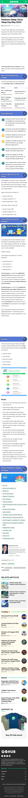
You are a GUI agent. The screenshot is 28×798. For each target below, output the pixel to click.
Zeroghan (5, 617)
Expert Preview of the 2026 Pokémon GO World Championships (10, 699)
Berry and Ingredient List (9, 488)
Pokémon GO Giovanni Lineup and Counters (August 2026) (8, 642)
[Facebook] (9, 555)
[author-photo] (2, 617)
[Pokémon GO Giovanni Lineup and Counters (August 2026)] (24, 642)
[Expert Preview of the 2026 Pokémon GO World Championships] (24, 699)
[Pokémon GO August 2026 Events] (24, 633)
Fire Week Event (7, 530)
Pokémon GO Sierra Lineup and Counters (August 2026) (10, 669)
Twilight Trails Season (8, 690)
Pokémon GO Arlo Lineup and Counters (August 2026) (10, 651)
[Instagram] (11, 555)
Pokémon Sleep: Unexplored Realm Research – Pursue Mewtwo (17, 593)
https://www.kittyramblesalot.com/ (15, 547)
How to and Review (8, 493)
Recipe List (6, 491)
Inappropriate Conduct (9, 527)
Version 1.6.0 (6, 535)
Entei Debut (6, 533)
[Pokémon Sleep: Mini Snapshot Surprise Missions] (4, 585)
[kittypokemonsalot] (2, 25)
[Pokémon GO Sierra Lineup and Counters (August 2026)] (24, 669)
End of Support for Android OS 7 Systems (14, 520)
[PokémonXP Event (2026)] (24, 616)
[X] (14, 555)
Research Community (8, 496)
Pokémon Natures (7, 501)
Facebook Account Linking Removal (12, 514)
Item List (5, 485)
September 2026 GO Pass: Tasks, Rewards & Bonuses (10, 682)
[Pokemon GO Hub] (14, 1)
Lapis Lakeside (7, 512)
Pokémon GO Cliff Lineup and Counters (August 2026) (10, 660)
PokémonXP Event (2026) (9, 616)
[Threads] (18, 555)
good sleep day (8, 567)
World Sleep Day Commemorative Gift (13, 517)
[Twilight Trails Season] (24, 691)
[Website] (16, 555)
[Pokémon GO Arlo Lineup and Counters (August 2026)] (24, 652)
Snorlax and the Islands (9, 509)
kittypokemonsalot (6, 25)
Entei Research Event (8, 538)
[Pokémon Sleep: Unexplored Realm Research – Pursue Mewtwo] (4, 594)
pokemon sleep (5, 570)
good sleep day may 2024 (19, 567)
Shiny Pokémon (7, 499)
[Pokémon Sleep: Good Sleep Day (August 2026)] (4, 603)
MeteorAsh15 (5, 703)
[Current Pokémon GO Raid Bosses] (24, 625)
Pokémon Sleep (11, 563)
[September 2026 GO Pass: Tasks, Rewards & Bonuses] (24, 682)
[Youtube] (10, 756)
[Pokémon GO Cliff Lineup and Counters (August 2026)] (24, 661)
